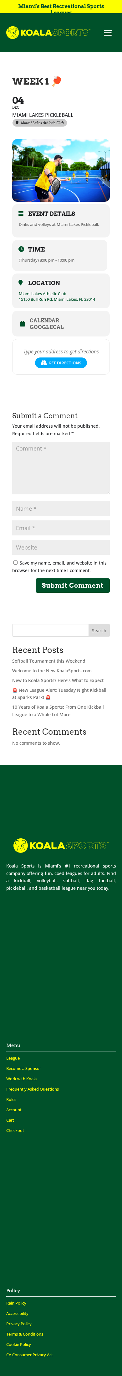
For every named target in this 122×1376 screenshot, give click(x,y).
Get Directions (64, 363)
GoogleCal (47, 327)
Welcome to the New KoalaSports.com (52, 671)
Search (99, 630)
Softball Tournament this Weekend (48, 661)
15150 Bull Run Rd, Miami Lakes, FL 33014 (57, 299)
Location (44, 283)
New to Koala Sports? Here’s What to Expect (58, 680)
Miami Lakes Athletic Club (42, 293)
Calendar (44, 321)
